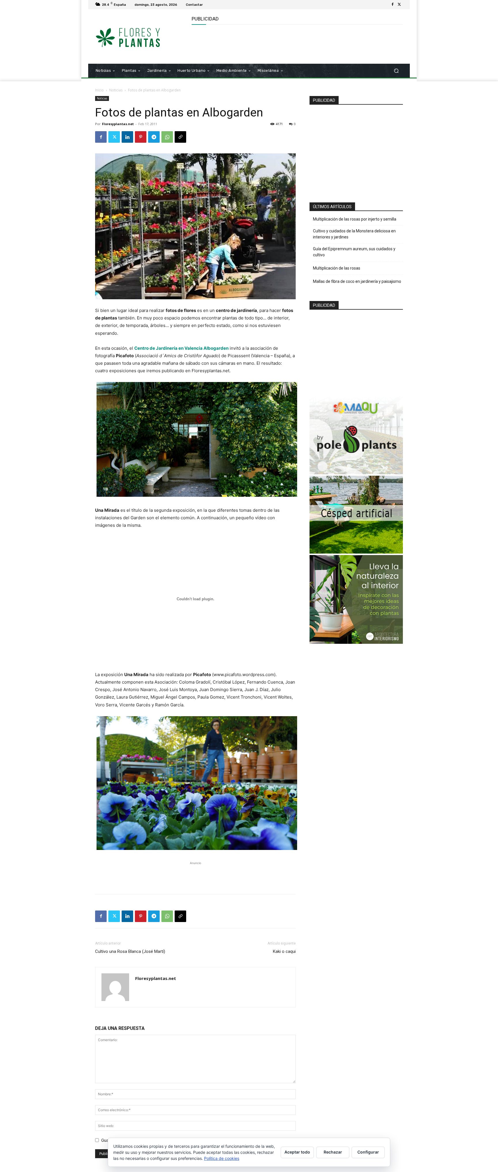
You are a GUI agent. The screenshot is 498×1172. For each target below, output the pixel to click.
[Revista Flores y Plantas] (136, 36)
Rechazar (333, 1152)
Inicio (99, 90)
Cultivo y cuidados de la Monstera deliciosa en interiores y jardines (354, 234)
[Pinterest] (140, 137)
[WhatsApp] (167, 137)
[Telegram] (154, 137)
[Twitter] (399, 4)
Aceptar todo (297, 1152)
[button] (396, 71)
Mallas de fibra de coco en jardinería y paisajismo (357, 281)
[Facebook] (392, 4)
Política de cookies (221, 1158)
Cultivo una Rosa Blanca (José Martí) (130, 951)
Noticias (115, 90)
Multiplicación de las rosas (336, 268)
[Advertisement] (296, 44)
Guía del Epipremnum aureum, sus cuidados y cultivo (354, 252)
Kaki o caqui (284, 951)
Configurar (368, 1152)
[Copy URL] (180, 137)
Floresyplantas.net (118, 124)
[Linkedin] (127, 137)
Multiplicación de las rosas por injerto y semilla (354, 219)
